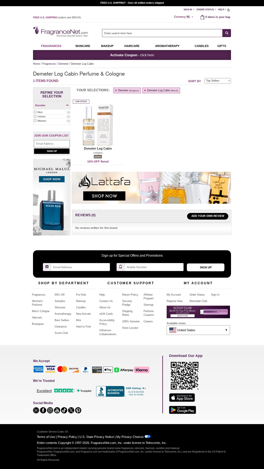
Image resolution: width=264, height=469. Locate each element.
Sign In (188, 9)
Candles (81, 307)
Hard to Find (83, 326)
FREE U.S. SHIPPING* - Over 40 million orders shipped (132, 2)
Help (221, 9)
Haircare (131, 46)
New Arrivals (83, 313)
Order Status (205, 9)
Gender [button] (40, 105)
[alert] (184, 17)
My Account (174, 294)
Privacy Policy (67, 437)
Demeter (63, 63)
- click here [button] (132, 55)
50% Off (60, 294)
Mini (78, 320)
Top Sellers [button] (212, 80)
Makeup (107, 46)
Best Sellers (62, 320)
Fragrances (51, 46)
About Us (105, 307)
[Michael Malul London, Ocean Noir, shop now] (52, 199)
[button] (98, 127)
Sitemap (148, 304)
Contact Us (106, 301)
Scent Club (61, 332)
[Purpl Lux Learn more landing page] (198, 313)
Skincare (82, 46)
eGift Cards (106, 313)
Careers (148, 321)
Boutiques (38, 323)
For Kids (81, 294)
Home (36, 63)
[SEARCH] (227, 33)
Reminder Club (198, 301)
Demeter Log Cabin (162, 90)
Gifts (221, 46)
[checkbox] (52, 112)
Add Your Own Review (207, 216)
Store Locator (130, 327)
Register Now (175, 301)
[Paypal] (85, 369)
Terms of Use (46, 437)
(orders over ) (57, 17)
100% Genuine (131, 321)
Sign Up (52, 151)
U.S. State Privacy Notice (96, 437)
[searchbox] (162, 33)
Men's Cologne (41, 311)
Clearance (61, 326)
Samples (60, 301)
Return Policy (130, 294)
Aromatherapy (63, 313)
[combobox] (166, 33)
